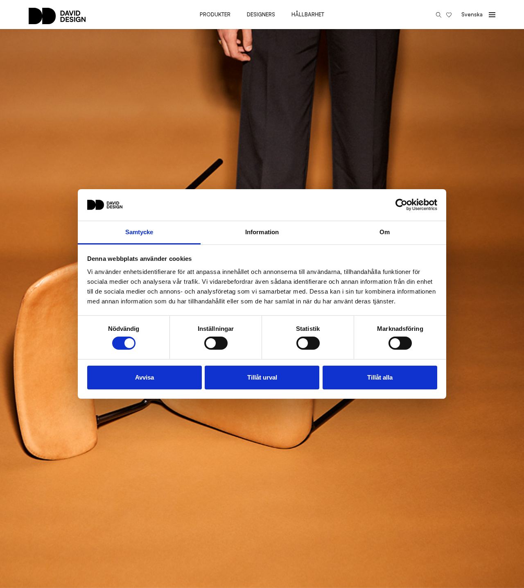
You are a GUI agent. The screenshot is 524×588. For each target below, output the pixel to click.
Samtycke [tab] (139, 231)
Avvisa (144, 377)
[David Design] (57, 20)
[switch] (216, 343)
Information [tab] (262, 231)
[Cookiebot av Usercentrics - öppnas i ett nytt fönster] (401, 205)
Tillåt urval (262, 377)
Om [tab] (384, 231)
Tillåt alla (380, 377)
